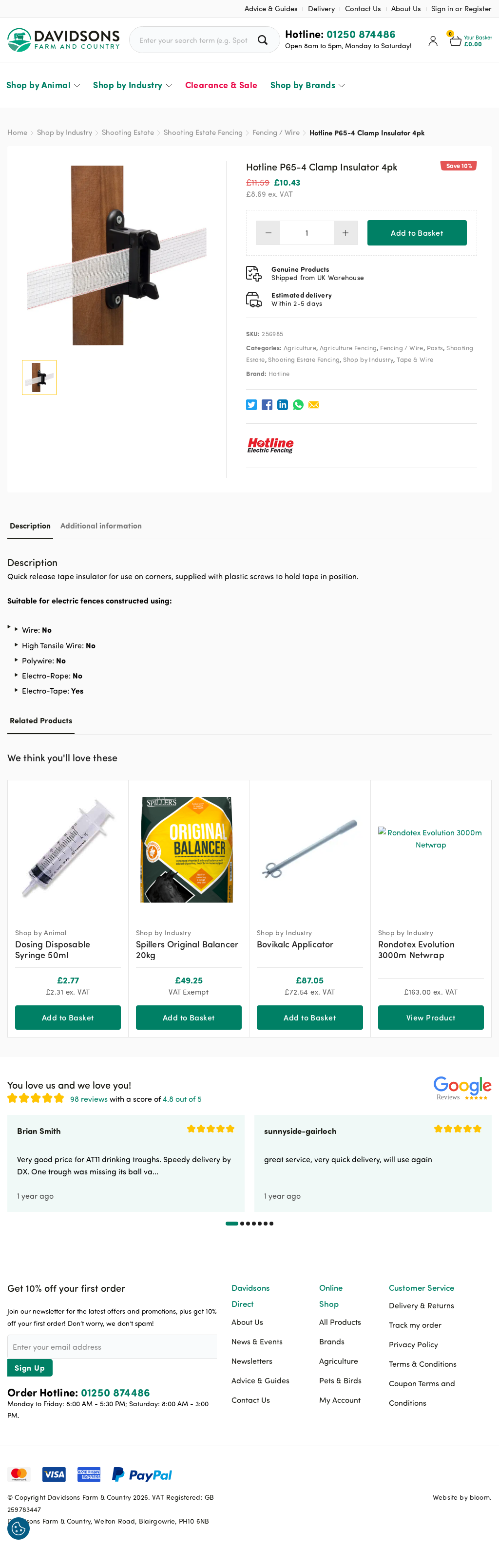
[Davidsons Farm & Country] (68, 40)
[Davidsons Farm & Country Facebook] (435, 1473)
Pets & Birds (340, 1380)
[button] (484, 756)
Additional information (101, 525)
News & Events (257, 1341)
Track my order (415, 1325)
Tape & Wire (415, 359)
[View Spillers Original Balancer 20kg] (189, 850)
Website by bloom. (462, 1497)
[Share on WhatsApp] (298, 404)
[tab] (30, 525)
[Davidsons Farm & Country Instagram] (484, 1473)
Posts (435, 348)
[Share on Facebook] (267, 404)
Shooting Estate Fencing (203, 132)
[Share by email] (313, 404)
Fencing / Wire (276, 132)
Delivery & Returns (421, 1305)
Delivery (321, 8)
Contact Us (363, 8)
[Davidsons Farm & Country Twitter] (460, 1473)
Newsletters (251, 1361)
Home (17, 132)
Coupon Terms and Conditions (422, 1393)
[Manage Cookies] (18, 1528)
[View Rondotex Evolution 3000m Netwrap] (431, 850)
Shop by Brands (302, 85)
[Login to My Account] (433, 40)
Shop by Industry (127, 85)
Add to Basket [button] (68, 1017)
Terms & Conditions (423, 1364)
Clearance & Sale (221, 85)
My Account (340, 1400)
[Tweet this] (251, 404)
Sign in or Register (461, 8)
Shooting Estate (128, 132)
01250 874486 (361, 33)
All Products (340, 1322)
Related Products (41, 720)
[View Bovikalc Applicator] (310, 850)
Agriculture (300, 348)
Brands (332, 1341)
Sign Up (30, 1367)
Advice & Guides (271, 8)
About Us (406, 8)
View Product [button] (431, 1017)
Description (30, 525)
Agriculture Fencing (348, 348)
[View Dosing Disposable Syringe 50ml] (68, 850)
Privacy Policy (413, 1344)
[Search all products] (264, 40)
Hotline (279, 373)
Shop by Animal (38, 85)
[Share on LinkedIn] (282, 404)
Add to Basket (417, 232)
